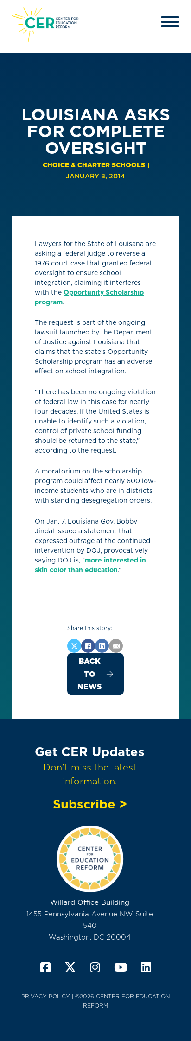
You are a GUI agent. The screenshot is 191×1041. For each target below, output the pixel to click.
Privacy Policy (45, 996)
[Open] (170, 21)
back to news (89, 674)
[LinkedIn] (102, 646)
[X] (74, 646)
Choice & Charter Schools (94, 165)
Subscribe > (90, 803)
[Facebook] (88, 646)
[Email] (116, 646)
